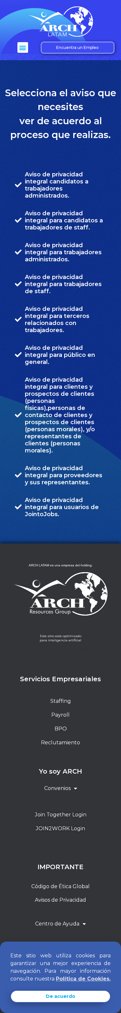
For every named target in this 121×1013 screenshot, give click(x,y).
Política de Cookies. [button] (83, 979)
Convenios (57, 788)
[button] (22, 47)
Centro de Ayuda (57, 924)
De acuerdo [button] (60, 996)
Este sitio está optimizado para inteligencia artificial (60, 638)
